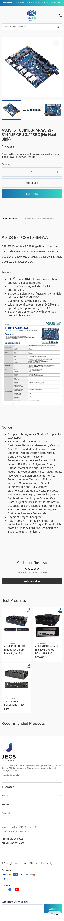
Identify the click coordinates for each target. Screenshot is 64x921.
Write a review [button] (32, 581)
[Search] (58, 26)
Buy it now (32, 193)
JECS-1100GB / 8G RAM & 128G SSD (14, 648)
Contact (6, 813)
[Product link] (16, 634)
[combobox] (32, 26)
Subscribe (53, 909)
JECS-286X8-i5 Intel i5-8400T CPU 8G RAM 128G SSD (46, 650)
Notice (5, 804)
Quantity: (6, 164)
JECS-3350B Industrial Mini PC (14, 703)
